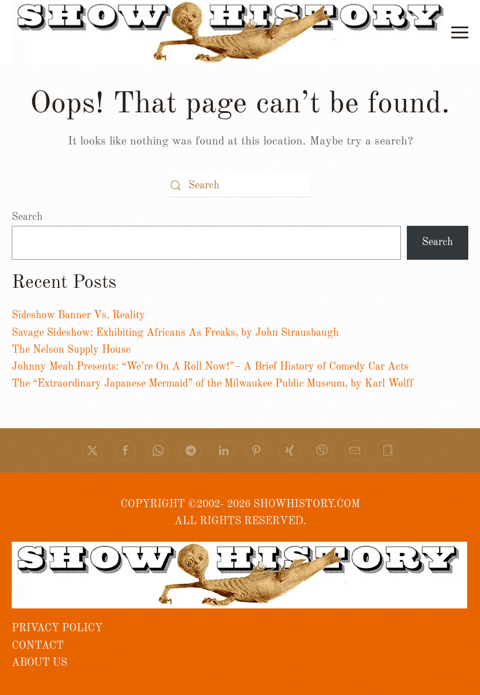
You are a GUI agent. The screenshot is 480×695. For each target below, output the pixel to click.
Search (27, 217)
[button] (459, 32)
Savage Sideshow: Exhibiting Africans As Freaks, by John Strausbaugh (175, 333)
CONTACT (38, 646)
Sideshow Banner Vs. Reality (78, 315)
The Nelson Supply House (71, 350)
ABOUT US (39, 663)
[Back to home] (231, 32)
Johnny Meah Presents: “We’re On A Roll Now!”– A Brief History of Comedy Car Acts (210, 367)
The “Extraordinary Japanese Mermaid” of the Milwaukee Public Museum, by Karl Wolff (212, 384)
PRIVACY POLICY (57, 628)
